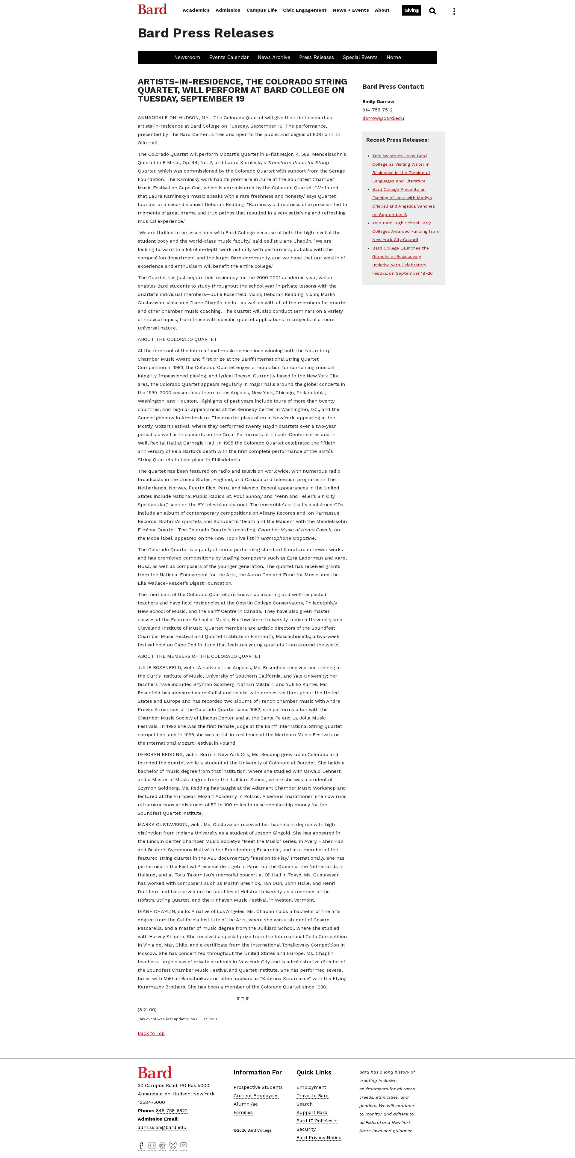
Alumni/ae (246, 1104)
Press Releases (316, 57)
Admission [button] (228, 10)
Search (432, 11)
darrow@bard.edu (383, 118)
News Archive (274, 57)
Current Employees (256, 1095)
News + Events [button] (351, 10)
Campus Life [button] (261, 10)
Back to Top (151, 1033)
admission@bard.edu (162, 1127)
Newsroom (187, 57)
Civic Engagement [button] (305, 10)
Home (394, 57)
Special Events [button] (360, 57)
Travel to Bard (312, 1095)
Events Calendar (229, 57)
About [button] (382, 10)
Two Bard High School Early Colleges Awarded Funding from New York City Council (405, 231)
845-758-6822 (171, 1110)
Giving (411, 10)
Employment (311, 1087)
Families (243, 1112)
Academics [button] (196, 10)
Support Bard (312, 1112)
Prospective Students (258, 1087)
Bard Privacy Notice (318, 1137)
